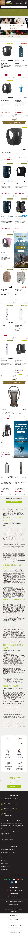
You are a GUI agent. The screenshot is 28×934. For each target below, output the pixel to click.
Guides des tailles (5, 855)
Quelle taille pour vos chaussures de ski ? (15, 927)
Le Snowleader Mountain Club (8, 852)
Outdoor (5, 17)
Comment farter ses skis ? (15, 932)
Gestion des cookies (19, 909)
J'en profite (18, 12)
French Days (19, 917)
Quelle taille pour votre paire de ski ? (15, 925)
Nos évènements (5, 863)
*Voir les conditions (21, 266)
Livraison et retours (5, 857)
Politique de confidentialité (8, 909)
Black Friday (13, 917)
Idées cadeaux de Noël (14, 919)
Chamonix (8, 831)
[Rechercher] (26, 6)
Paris (18, 831)
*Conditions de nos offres (13, 904)
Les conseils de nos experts (8, 849)
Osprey (4, 557)
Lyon (14, 831)
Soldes (8, 917)
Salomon (5, 556)
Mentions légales (14, 911)
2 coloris (20, 114)
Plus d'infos (3, 840)
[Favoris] (1, 77)
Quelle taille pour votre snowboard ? (15, 930)
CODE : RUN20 (11, 12)
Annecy (3, 831)
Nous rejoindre (4, 869)
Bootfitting (3, 860)
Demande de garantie (6, 866)
